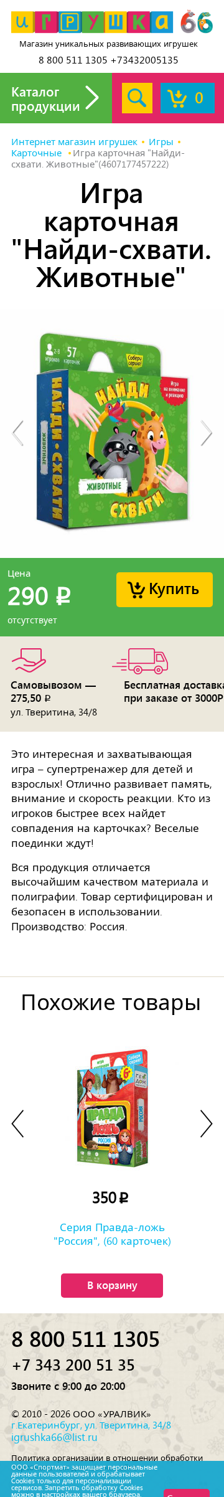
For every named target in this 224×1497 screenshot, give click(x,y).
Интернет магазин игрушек (74, 142)
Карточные (37, 153)
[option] (112, 433)
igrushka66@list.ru (54, 1437)
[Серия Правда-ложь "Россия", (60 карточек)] (112, 1108)
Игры (161, 142)
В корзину (112, 1285)
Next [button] (206, 434)
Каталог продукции (45, 98)
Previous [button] (17, 434)
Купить (174, 587)
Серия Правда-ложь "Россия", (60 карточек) (112, 1234)
